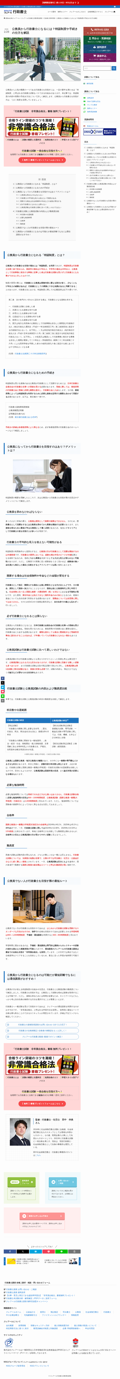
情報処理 (75, 1315)
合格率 (22, 221)
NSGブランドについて (39, 1366)
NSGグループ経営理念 (15, 1366)
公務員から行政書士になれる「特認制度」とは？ (36, 184)
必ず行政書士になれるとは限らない (33, 204)
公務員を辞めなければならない (31, 195)
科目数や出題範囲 (26, 214)
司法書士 (66, 1312)
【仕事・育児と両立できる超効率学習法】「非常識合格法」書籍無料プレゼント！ (40, 1295)
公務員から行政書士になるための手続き (33, 188)
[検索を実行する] (114, 68)
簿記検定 (54, 1312)
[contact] (114, 6)
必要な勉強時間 (26, 217)
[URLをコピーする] (74, 1251)
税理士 (43, 1312)
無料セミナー (92, 108)
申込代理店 (90, 1328)
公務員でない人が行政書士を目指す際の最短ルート (37, 228)
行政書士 (107, 1312)
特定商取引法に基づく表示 (17, 1328)
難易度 (22, 224)
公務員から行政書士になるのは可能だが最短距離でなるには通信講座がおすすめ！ (101, 209)
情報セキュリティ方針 (40, 1325)
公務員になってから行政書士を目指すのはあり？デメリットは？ (43, 192)
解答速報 (90, 83)
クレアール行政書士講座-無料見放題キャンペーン (27, 1301)
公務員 (78, 1312)
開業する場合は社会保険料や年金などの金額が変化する (40, 201)
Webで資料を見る (93, 101)
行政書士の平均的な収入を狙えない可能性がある (38, 198)
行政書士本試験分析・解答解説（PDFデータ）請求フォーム (31, 1298)
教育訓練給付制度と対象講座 (45, 1328)
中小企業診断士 (12, 1315)
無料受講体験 (92, 112)
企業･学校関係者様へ (71, 1328)
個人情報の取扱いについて (85, 1325)
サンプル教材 (92, 105)
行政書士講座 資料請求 (15, 1292)
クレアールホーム (13, 1312)
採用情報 (22, 1325)
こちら (38, 1155)
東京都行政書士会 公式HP (26, 417)
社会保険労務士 (92, 1312)
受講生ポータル (92, 126)
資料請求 (90, 98)
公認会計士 (30, 1312)
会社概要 (10, 1325)
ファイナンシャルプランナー (54, 1315)
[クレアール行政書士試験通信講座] (21, 12)
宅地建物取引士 (30, 1315)
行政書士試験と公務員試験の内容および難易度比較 (37, 211)
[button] (10, 1251)
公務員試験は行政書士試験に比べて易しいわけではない (40, 207)
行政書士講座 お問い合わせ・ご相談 (21, 1289)
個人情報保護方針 (61, 1325)
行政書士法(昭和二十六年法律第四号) (30, 354)
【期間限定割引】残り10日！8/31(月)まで (60, 3)
